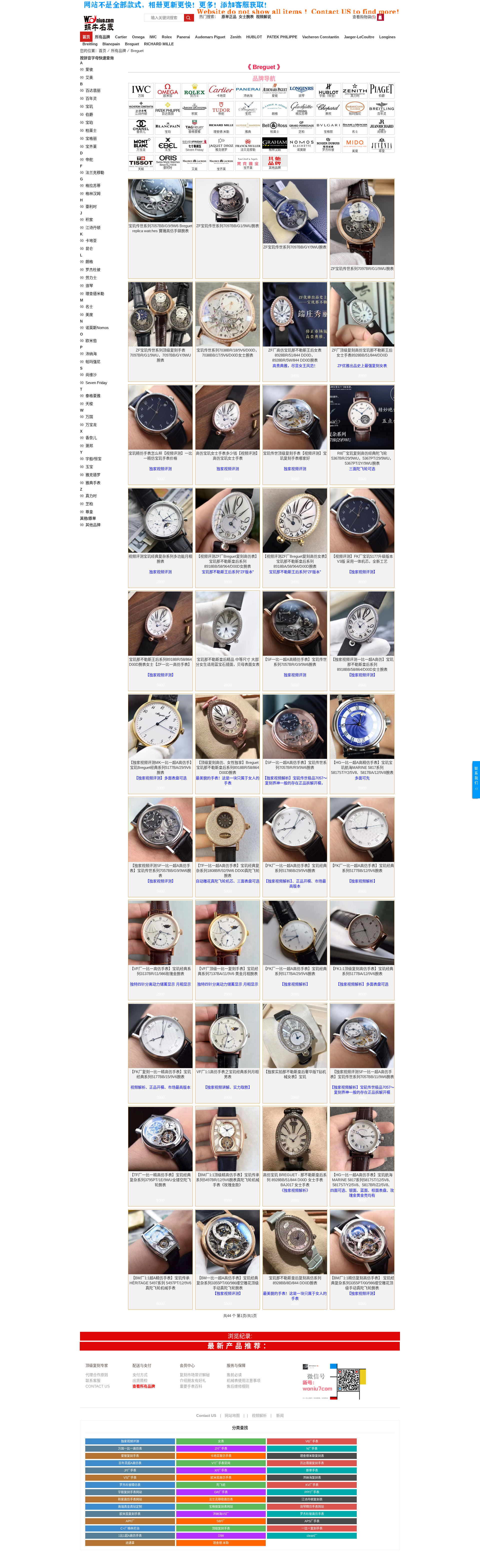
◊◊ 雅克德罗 (90, 475)
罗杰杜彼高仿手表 (312, 1514)
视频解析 (259, 1415)
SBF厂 (220, 1521)
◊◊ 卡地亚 (88, 240)
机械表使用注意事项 (243, 1380)
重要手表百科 (191, 1386)
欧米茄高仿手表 (221, 1477)
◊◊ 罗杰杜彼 (90, 269)
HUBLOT (254, 37)
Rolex (167, 37)
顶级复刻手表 (221, 1528)
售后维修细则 (238, 1386)
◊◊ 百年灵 (88, 98)
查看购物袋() (364, 17)
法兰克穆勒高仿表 (221, 1499)
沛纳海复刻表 (312, 1477)
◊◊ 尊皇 (86, 512)
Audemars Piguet (210, 37)
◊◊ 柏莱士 (88, 130)
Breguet (132, 44)
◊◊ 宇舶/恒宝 (91, 459)
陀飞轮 (221, 1485)
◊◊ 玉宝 (86, 467)
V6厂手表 (312, 1441)
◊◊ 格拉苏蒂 (90, 185)
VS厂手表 (130, 1477)
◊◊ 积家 (86, 219)
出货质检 (140, 1380)
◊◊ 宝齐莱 (88, 146)
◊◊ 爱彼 (86, 69)
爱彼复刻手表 (130, 1456)
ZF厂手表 (221, 1448)
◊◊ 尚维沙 (88, 375)
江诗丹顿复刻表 (312, 1499)
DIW (221, 1535)
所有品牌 (102, 37)
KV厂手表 (312, 1485)
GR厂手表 (221, 1492)
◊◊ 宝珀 (86, 122)
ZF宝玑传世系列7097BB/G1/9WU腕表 (227, 226)
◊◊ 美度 (86, 315)
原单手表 (312, 1470)
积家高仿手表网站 (130, 1499)
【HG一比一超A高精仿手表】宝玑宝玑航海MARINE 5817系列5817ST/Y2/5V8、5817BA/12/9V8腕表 (362, 767)
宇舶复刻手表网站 (130, 1492)
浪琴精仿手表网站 (312, 1506)
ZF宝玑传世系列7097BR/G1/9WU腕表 (362, 268)
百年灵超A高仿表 (130, 1463)
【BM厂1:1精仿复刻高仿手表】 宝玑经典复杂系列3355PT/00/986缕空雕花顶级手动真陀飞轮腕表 (362, 1283)
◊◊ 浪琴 (86, 285)
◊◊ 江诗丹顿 (90, 227)
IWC (153, 37)
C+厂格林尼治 (130, 1528)
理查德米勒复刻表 (312, 1456)
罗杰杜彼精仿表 (130, 1485)
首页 (86, 37)
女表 (221, 1441)
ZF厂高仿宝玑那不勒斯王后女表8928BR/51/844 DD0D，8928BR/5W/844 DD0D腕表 (295, 355)
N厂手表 (312, 1448)
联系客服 (93, 1380)
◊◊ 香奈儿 (88, 438)
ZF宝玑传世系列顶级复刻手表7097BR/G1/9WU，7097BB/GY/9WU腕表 (160, 355)
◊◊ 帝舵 (86, 159)
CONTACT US (98, 1386)
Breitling (90, 44)
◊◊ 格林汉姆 (90, 193)
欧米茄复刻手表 (130, 1514)
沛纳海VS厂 (221, 1514)
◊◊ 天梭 (86, 404)
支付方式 (140, 1375)
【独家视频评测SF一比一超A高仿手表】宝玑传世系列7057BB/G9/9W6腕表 (160, 870)
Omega (138, 37)
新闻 (280, 1415)
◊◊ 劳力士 (88, 277)
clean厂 (312, 1535)
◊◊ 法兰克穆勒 (92, 172)
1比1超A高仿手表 (130, 1535)
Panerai (183, 37)
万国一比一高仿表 (130, 1448)
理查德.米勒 (221, 1543)
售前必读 (234, 1375)
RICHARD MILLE (159, 44)
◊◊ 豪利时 (88, 206)
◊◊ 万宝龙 (88, 425)
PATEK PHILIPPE (282, 37)
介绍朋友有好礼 (193, 1380)
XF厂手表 (220, 1470)
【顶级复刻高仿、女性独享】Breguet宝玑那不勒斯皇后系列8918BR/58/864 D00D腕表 (227, 767)
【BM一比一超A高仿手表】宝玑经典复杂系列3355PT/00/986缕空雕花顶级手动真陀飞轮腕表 (227, 1283)
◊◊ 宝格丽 (88, 138)
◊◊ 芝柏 (86, 504)
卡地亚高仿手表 (221, 1456)
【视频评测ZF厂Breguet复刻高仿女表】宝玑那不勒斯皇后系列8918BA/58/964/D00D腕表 (295, 561)
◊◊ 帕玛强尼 (90, 362)
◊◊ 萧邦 (86, 446)
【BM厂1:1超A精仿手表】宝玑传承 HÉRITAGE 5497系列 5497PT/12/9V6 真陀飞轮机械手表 (160, 1283)
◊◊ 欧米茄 (88, 341)
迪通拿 (130, 1543)
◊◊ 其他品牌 (90, 525)
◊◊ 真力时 (88, 496)
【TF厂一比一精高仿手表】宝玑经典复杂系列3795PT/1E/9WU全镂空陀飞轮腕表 (160, 1180)
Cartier (121, 37)
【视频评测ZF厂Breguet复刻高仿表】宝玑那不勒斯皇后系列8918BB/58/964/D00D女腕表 (227, 561)
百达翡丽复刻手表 (312, 1463)
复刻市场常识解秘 (195, 1375)
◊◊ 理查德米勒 (92, 293)
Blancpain (111, 44)
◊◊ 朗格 (86, 261)
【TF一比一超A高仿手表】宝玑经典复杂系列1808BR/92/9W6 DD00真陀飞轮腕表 (228, 870)
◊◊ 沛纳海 (88, 354)
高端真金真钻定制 (130, 1506)
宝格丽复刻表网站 (221, 1506)
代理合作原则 (97, 1375)
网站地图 (232, 1415)
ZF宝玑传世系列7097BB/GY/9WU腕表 (294, 247)
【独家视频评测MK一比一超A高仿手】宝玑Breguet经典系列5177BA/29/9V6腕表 (160, 767)
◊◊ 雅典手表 (90, 483)
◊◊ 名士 (86, 306)
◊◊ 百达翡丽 (90, 90)
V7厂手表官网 (221, 1463)
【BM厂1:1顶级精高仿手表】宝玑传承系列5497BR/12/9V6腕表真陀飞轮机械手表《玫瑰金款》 (227, 1180)
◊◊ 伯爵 (86, 114)
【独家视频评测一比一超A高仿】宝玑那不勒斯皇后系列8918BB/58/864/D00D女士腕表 (362, 664)
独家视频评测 (130, 1441)
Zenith (235, 37)
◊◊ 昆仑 (86, 248)
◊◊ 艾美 (86, 77)
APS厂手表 (312, 1521)
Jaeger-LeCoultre (359, 37)
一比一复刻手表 (312, 1528)
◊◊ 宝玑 (86, 106)
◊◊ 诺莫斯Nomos (94, 328)
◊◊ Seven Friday (93, 383)
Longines (387, 37)
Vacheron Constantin (320, 37)
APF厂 (130, 1521)
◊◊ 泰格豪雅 (90, 396)
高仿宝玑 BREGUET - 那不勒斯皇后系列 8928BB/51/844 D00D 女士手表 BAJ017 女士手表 (295, 1180)
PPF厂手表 (311, 1492)
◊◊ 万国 (86, 417)
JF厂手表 (130, 1470)
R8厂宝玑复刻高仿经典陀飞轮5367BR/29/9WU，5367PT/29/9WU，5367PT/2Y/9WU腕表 (362, 458)
